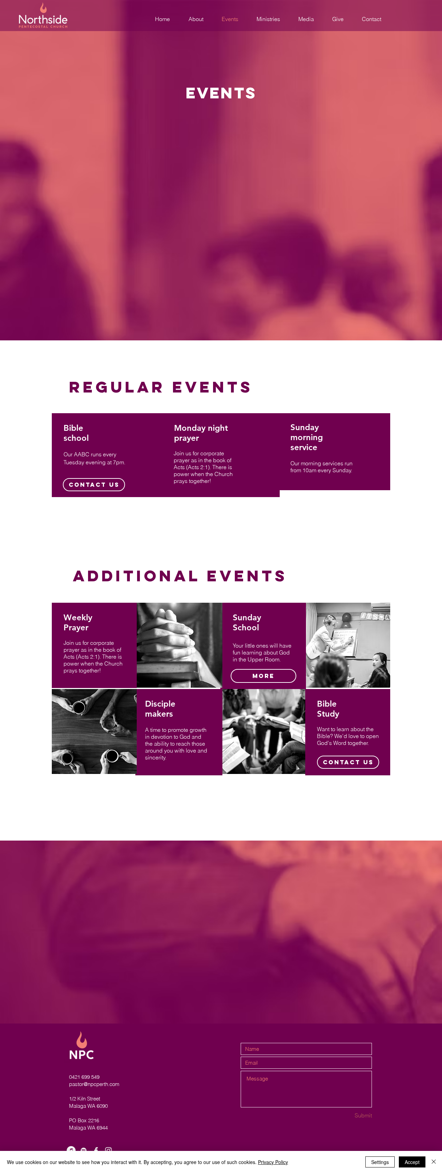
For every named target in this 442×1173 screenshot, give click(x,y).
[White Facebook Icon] (96, 1150)
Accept (412, 1162)
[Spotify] (83, 1150)
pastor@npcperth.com (94, 1084)
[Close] (434, 1161)
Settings (380, 1162)
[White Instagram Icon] (108, 1150)
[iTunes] (71, 1150)
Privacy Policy (273, 1162)
